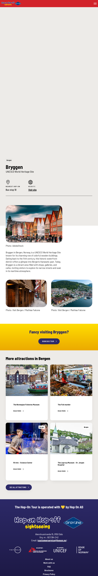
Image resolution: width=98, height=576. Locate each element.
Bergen (9, 160)
